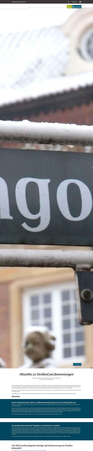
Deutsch (74, 1)
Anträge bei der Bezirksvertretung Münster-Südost (45, 414)
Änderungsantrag (76, 432)
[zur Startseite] (74, 6)
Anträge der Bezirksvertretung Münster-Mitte (54, 436)
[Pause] (77, 364)
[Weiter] (80, 364)
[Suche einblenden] (69, 2)
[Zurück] (74, 364)
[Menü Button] (80, 2)
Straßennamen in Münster (18, 2)
